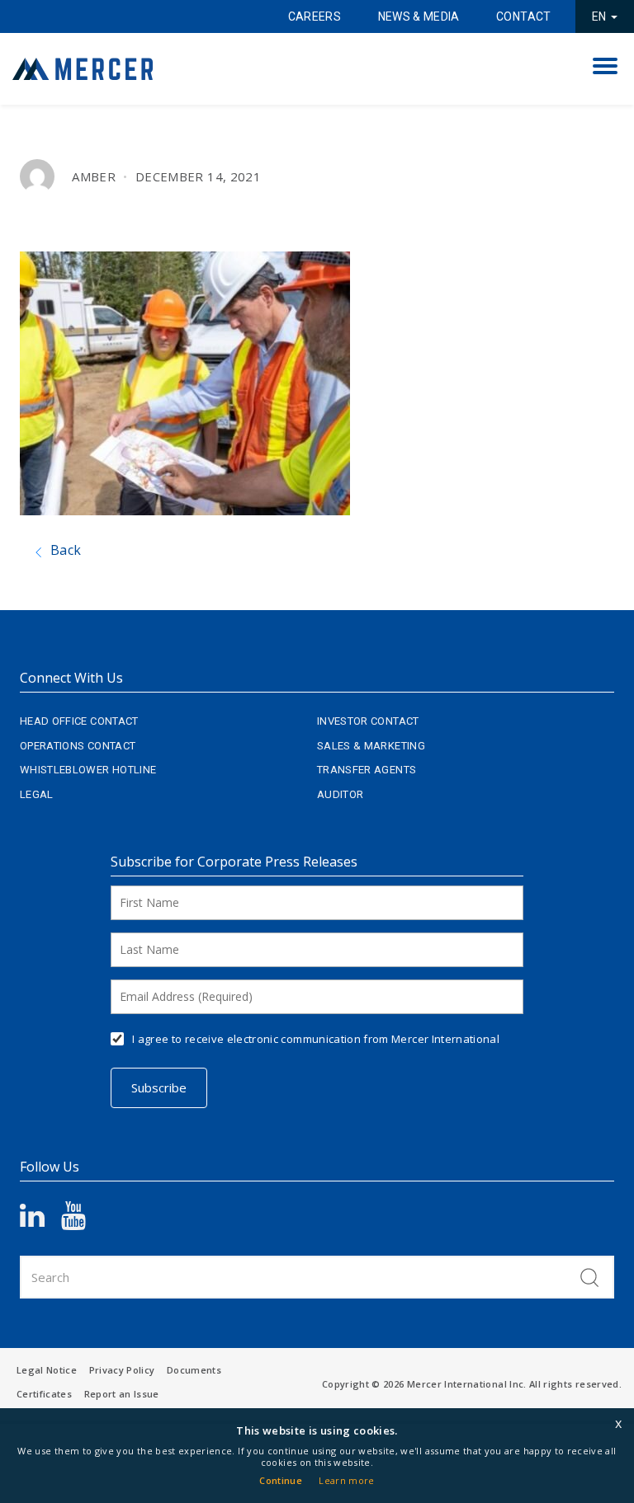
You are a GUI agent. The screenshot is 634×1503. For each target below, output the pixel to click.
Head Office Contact (79, 721)
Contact (523, 16)
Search (589, 1277)
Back (64, 550)
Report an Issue (121, 1394)
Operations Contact (77, 746)
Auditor (340, 794)
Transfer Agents (366, 769)
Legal (37, 794)
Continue (280, 1480)
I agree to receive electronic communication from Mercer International (315, 1038)
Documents (194, 1370)
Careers (314, 16)
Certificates (44, 1394)
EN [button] (600, 16)
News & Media (419, 16)
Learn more (347, 1480)
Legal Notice (47, 1370)
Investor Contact (368, 721)
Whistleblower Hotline (88, 769)
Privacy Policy (122, 1370)
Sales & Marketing (371, 746)
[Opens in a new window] (40, 1221)
